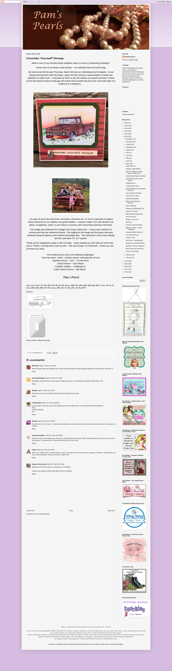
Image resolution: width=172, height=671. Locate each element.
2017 (126, 269)
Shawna (34, 421)
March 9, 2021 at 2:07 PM (46, 390)
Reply (34, 371)
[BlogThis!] (50, 353)
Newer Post (30, 511)
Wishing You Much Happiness (135, 246)
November (129, 142)
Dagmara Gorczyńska (39, 464)
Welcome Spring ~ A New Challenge (134, 228)
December (129, 139)
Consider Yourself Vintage (134, 225)
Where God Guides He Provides (133, 202)
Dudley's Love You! (132, 219)
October (128, 144)
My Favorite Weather (132, 198)
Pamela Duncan (130, 57)
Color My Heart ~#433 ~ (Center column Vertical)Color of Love (71, 258)
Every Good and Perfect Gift (134, 248)
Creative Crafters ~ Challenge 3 (70, 266)
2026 (126, 123)
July (127, 152)
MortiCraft (35, 366)
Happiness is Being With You (135, 208)
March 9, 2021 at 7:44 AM (54, 378)
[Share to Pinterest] (56, 353)
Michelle (34, 390)
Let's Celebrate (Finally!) (133, 193)
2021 (126, 136)
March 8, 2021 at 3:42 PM (47, 366)
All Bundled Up (130, 183)
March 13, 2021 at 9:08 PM (53, 435)
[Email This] (47, 353)
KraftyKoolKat (37, 403)
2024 (126, 128)
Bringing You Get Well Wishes (135, 243)
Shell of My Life (130, 166)
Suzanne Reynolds (38, 435)
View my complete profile (130, 60)
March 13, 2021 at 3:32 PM (46, 421)
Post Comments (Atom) (42, 514)
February (129, 255)
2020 (126, 261)
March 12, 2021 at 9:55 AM (50, 403)
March (128, 164)
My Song (128, 222)
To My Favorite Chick (132, 186)
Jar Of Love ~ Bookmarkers (134, 240)
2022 (126, 134)
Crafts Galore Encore (58, 471)
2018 (126, 266)
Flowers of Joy (130, 237)
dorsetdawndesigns (38, 378)
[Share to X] (52, 353)
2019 (126, 264)
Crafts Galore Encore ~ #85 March (70, 269)
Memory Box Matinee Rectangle (60, 235)
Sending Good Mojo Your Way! (135, 176)
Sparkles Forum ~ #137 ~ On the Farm (70, 260)
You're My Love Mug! (132, 196)
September (129, 147)
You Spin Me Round (132, 235)
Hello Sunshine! (131, 217)
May (127, 158)
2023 (126, 131)
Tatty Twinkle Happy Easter (134, 214)
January (129, 257)
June (128, 155)
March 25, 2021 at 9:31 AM (55, 464)
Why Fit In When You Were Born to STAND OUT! (134, 172)
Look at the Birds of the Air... (134, 232)
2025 (126, 126)
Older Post (111, 511)
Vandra (34, 450)
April (127, 161)
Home (71, 511)
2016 (126, 272)
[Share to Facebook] (54, 353)
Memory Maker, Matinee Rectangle (38, 340)
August (128, 150)
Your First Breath (131, 206)
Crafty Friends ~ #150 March (70, 263)
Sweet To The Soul (132, 211)
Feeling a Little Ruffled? (133, 169)
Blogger (120, 644)
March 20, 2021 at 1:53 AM (45, 450)
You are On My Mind (132, 251)
